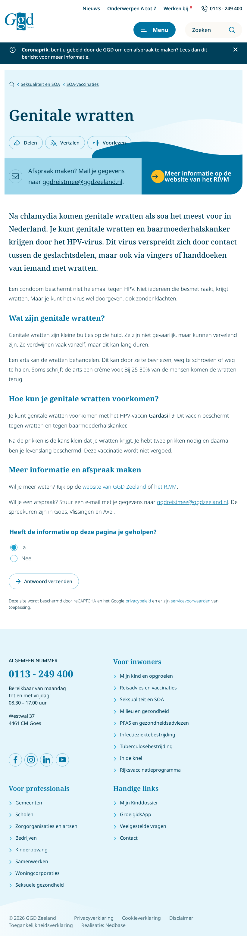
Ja (23, 547)
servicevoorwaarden (190, 601)
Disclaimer (181, 918)
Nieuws (91, 8)
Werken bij (176, 8)
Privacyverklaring (94, 918)
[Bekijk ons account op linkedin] (46, 760)
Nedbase (115, 925)
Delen (30, 142)
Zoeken (201, 29)
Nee (26, 558)
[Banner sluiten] (235, 49)
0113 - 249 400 (41, 673)
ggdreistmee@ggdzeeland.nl (82, 182)
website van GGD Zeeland (114, 486)
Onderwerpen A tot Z (131, 8)
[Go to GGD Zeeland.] (11, 84)
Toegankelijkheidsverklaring (41, 925)
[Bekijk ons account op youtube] (62, 760)
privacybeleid (138, 601)
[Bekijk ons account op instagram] (31, 760)
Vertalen (70, 142)
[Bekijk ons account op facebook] (15, 760)
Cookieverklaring (141, 918)
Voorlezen (114, 142)
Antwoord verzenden (48, 581)
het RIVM (165, 486)
